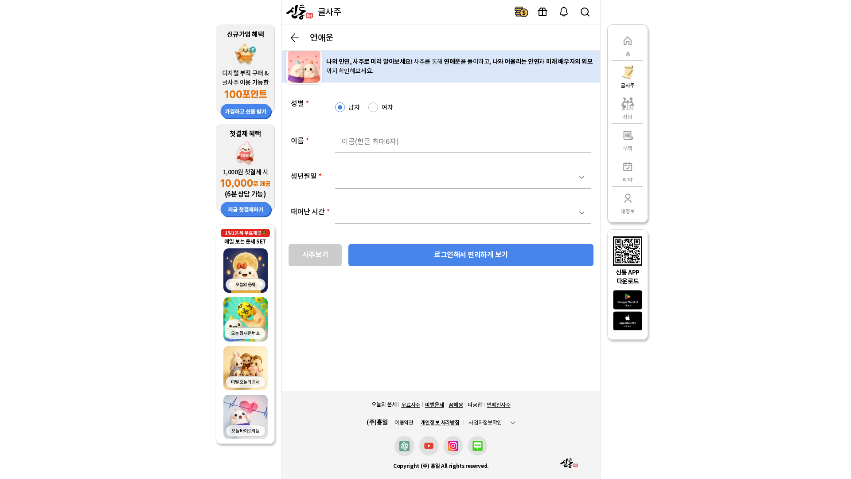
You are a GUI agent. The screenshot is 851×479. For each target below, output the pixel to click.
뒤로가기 (294, 37)
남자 (353, 107)
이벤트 (542, 12)
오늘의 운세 (383, 404)
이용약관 (404, 422)
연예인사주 (498, 404)
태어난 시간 (310, 211)
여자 (387, 107)
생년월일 (306, 176)
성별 (300, 103)
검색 (585, 12)
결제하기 (521, 12)
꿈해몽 (456, 404)
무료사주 (410, 404)
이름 (300, 140)
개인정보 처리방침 (440, 422)
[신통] (298, 12)
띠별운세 (434, 404)
